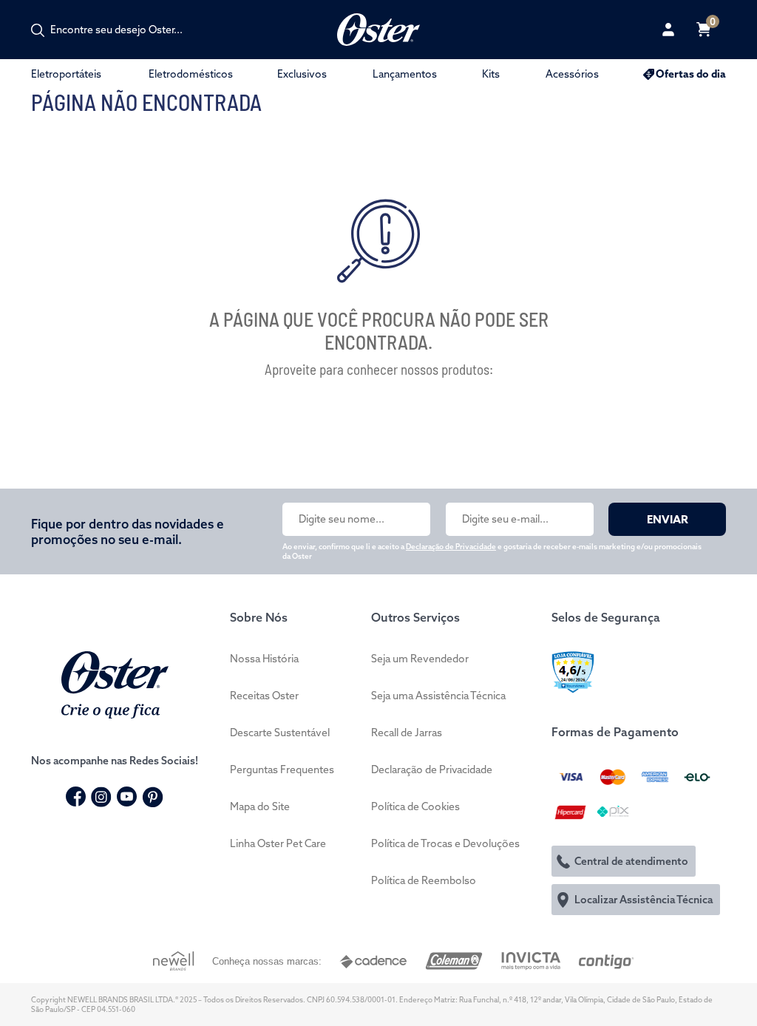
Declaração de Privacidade (451, 546)
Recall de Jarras (406, 732)
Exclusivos (302, 74)
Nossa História (264, 658)
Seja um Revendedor (420, 658)
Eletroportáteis (66, 74)
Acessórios (572, 74)
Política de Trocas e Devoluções (445, 843)
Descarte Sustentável (280, 732)
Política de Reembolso (423, 880)
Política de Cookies (415, 806)
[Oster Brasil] (115, 683)
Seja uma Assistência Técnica (438, 695)
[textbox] (124, 29)
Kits (491, 74)
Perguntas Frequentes (282, 769)
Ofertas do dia (691, 74)
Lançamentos (405, 74)
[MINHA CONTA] (668, 29)
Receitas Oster (264, 695)
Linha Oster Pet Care (278, 843)
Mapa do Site (260, 806)
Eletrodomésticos (191, 74)
